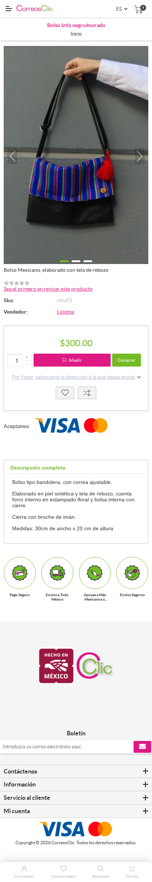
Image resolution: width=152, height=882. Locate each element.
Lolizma (65, 312)
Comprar (126, 360)
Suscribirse (142, 747)
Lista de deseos (65, 393)
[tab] (37, 468)
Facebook (67, 717)
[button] (12, 156)
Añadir (75, 360)
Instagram (84, 717)
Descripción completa (37, 468)
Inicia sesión (24, 876)
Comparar (87, 393)
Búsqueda (101, 876)
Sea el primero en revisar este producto (48, 289)
